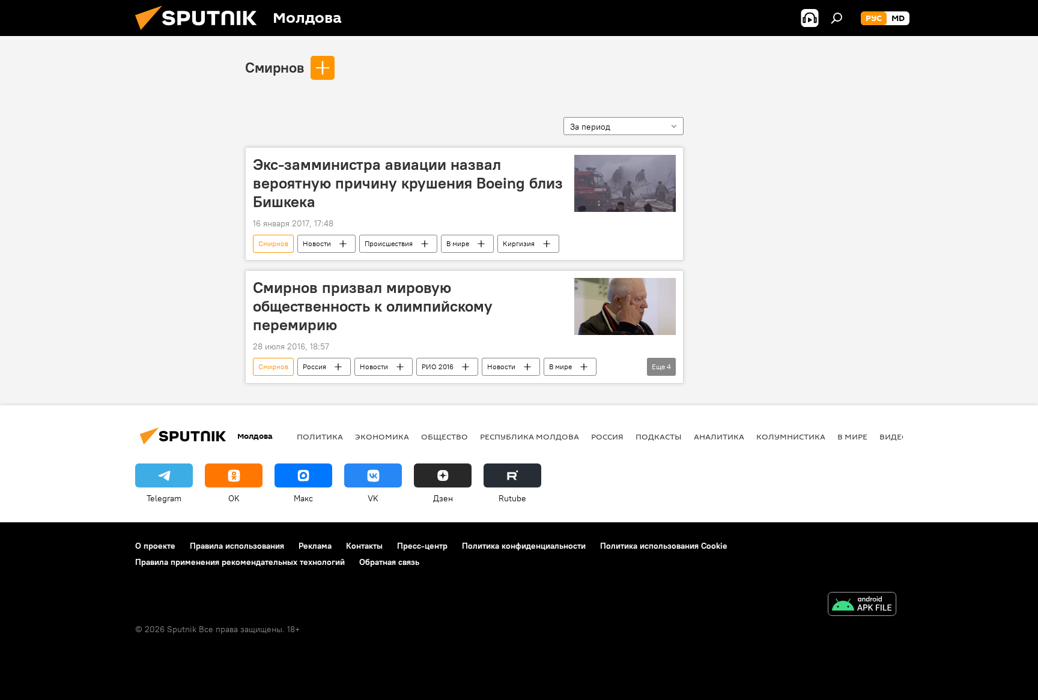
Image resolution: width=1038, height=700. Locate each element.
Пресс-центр (422, 545)
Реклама (315, 545)
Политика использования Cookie (663, 545)
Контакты (364, 545)
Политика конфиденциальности (524, 545)
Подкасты (659, 436)
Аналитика (719, 436)
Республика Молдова (529, 436)
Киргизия (519, 243)
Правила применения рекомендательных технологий (240, 562)
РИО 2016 (438, 366)
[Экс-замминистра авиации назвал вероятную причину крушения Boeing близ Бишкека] (625, 183)
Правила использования (237, 545)
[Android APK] (862, 605)
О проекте (155, 545)
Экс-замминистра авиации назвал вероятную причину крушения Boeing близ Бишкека (408, 183)
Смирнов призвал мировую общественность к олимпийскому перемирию (373, 306)
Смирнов (274, 67)
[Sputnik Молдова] (201, 33)
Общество (444, 436)
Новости (317, 243)
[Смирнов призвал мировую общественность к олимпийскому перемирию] (625, 306)
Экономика (382, 436)
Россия (314, 366)
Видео (893, 436)
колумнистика (790, 436)
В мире (457, 243)
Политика (320, 436)
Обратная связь (389, 562)
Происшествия (389, 243)
